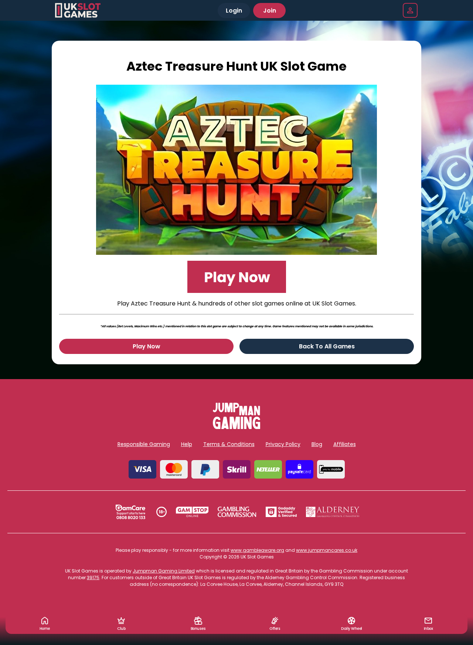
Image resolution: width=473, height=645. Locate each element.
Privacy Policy (283, 444)
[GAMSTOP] (192, 512)
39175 (93, 577)
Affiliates (344, 444)
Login (234, 10)
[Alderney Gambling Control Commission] (333, 512)
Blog (317, 444)
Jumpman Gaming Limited (164, 571)
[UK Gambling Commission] (237, 512)
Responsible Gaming (144, 444)
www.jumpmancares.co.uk (326, 550)
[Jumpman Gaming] (236, 427)
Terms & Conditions (229, 444)
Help (186, 444)
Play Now (146, 346)
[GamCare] (130, 512)
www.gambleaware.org (257, 550)
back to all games (327, 346)
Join (269, 10)
